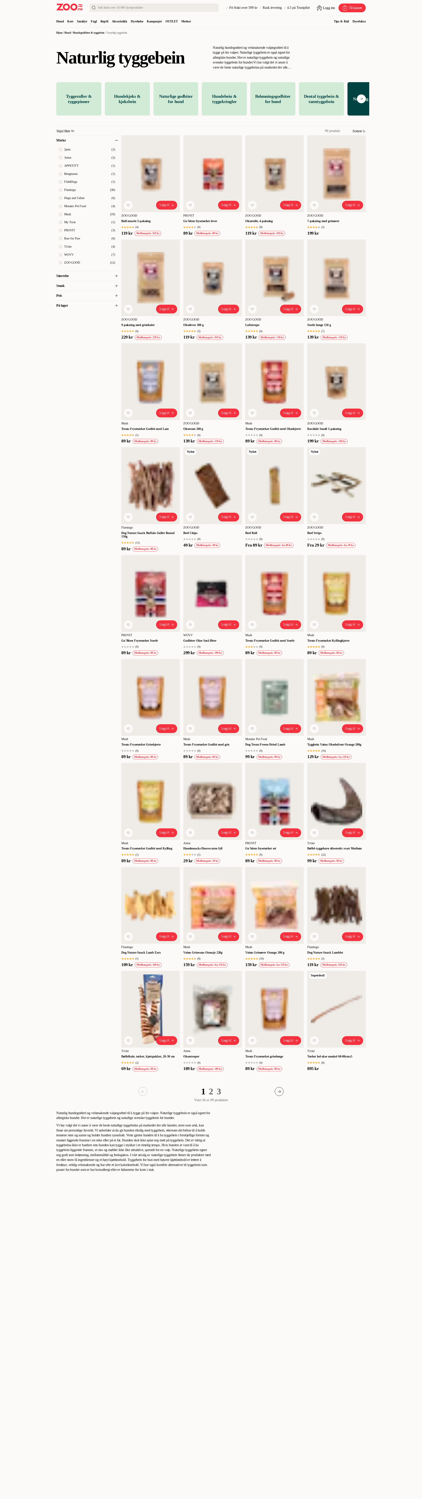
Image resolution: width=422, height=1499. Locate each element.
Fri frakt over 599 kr (243, 7)
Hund (60, 21)
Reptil (104, 21)
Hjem (59, 32)
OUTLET (172, 21)
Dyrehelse (137, 21)
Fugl (94, 21)
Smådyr (82, 21)
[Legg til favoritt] (128, 205)
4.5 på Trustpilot (298, 7)
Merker (186, 21)
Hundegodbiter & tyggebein (88, 32)
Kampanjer (154, 21)
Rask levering (272, 7)
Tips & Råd (341, 21)
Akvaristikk (119, 21)
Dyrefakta (359, 21)
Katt (70, 21)
